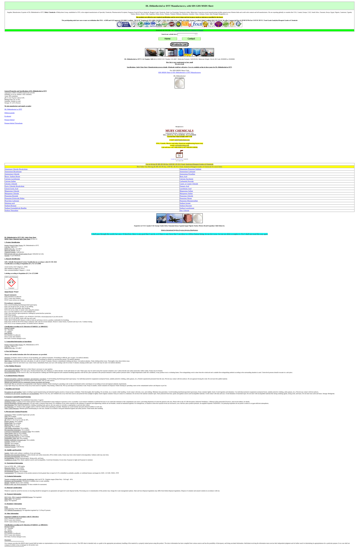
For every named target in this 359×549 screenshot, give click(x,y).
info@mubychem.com (182, 140)
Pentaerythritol (9, 120)
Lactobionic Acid (185, 189)
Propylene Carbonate (12, 201)
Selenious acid (10, 203)
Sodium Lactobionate (187, 208)
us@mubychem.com (182, 145)
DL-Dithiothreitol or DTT (13, 109)
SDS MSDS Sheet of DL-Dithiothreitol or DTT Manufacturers (179, 72)
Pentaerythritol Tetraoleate (13, 123)
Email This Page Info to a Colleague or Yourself (189, 30)
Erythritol (7, 116)
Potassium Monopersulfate (189, 201)
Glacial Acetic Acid (11, 189)
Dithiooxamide (9, 113)
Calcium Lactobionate (12, 179)
